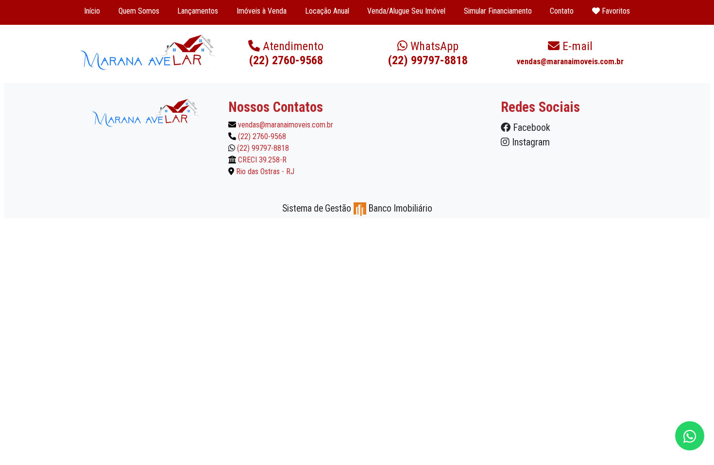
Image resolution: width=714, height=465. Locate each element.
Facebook (530, 127)
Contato (562, 11)
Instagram (530, 142)
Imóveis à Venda (262, 11)
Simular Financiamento (498, 11)
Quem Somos (139, 11)
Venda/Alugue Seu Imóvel (406, 11)
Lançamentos (197, 11)
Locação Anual (327, 11)
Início (92, 11)
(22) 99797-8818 (428, 53)
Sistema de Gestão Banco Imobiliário (357, 208)
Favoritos (615, 11)
